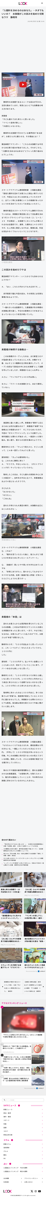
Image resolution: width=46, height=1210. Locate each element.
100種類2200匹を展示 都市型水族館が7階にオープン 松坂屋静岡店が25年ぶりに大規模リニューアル (23, 850)
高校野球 (6, 1148)
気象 (5, 1124)
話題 (5, 1128)
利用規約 (6, 1182)
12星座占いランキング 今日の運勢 (15, 1168)
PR (4, 1158)
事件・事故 (7, 1117)
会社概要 (6, 1178)
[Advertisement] (23, 47)
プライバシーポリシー (31, 1178)
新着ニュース (8, 1109)
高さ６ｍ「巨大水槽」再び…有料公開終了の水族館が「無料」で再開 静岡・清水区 (23, 854)
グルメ (6, 1151)
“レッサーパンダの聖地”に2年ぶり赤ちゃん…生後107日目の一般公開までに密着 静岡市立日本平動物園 (24, 864)
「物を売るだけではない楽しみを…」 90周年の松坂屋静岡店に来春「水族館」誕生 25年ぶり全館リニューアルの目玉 (24, 845)
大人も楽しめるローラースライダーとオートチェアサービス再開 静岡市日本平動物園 (24, 859)
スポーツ (6, 1120)
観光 (5, 1155)
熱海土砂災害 (8, 1135)
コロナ (6, 1131)
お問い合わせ (28, 1182)
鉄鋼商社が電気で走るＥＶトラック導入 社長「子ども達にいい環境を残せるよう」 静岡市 (12, 986)
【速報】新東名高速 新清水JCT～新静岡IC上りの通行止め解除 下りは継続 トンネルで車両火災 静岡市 (33, 986)
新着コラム (7, 1144)
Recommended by (32, 971)
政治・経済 (7, 1113)
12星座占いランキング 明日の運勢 (15, 1171)
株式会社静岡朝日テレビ (17, 1195)
